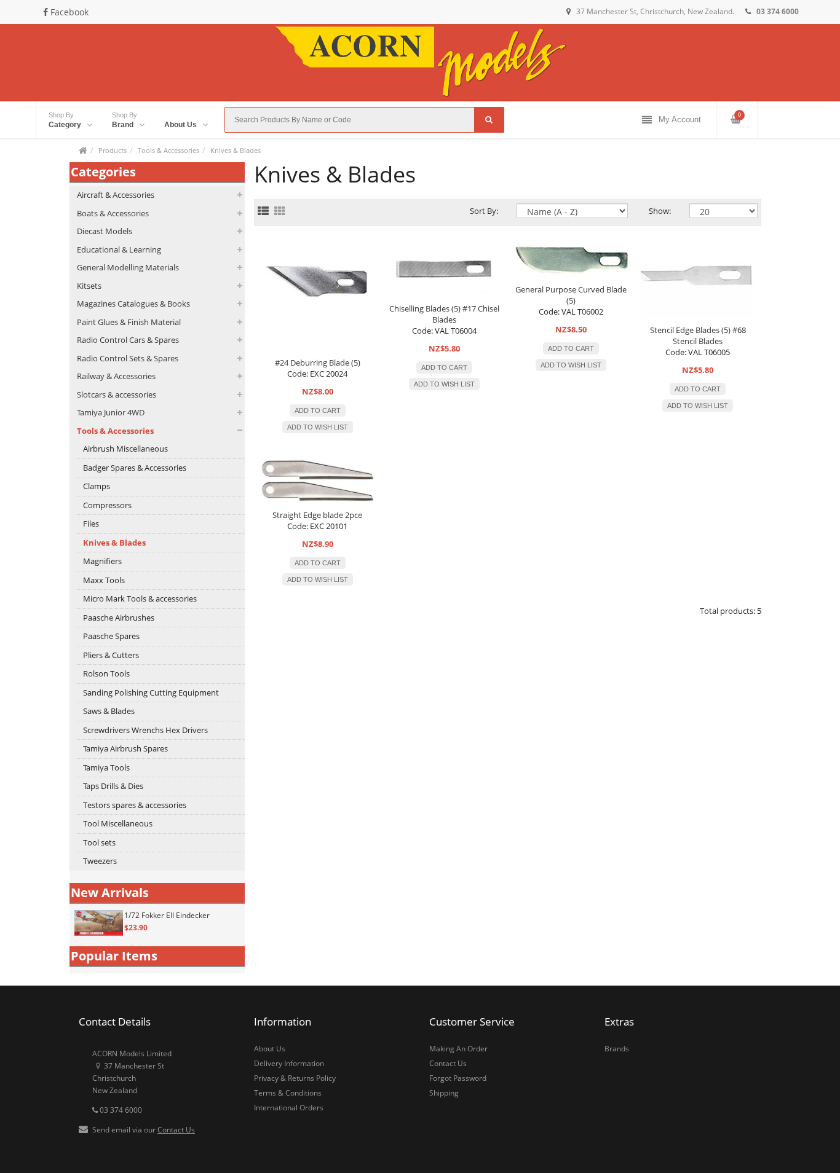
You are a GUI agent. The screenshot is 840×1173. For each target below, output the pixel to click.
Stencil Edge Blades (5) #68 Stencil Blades (698, 335)
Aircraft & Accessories (115, 194)
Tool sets (99, 842)
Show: (660, 210)
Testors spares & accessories (134, 804)
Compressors (107, 505)
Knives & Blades (235, 150)
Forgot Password (457, 1078)
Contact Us (176, 1129)
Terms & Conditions (288, 1093)
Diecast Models (104, 231)
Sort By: (484, 210)
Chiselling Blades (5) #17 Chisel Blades (444, 314)
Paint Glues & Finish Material (129, 322)
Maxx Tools (104, 580)
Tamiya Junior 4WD (111, 412)
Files (91, 523)
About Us (269, 1048)
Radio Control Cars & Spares (128, 339)
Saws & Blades (109, 710)
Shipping (444, 1093)
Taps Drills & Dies (113, 785)
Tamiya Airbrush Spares (125, 748)
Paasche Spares (111, 635)
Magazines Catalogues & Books (133, 303)
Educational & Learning (119, 249)
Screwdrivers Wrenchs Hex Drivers (145, 730)
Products (112, 150)
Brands (616, 1048)
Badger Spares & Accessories (134, 467)
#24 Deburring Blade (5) (317, 362)
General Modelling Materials (128, 267)
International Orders (288, 1107)
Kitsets (89, 285)
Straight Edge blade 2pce (317, 514)
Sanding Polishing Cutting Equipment (151, 692)
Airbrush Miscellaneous (125, 448)
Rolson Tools (106, 673)
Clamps (96, 486)
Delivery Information (289, 1063)
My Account (680, 119)
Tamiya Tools (106, 767)
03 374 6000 (120, 1110)
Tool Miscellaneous (118, 823)
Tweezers (100, 860)
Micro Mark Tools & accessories (140, 598)
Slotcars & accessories (116, 394)
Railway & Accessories (116, 376)
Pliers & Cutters (111, 655)
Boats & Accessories (113, 213)
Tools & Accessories (168, 150)
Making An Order (458, 1048)
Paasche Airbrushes (118, 617)
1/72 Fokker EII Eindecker (167, 915)
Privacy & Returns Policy (295, 1078)
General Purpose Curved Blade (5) (571, 295)
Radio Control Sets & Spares (127, 358)
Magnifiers (102, 561)
